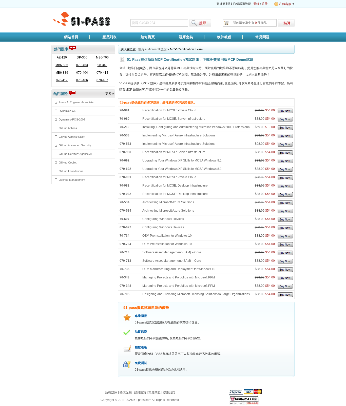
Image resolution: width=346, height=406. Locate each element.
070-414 (102, 72)
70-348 (124, 277)
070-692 (125, 169)
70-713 (124, 252)
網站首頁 (71, 37)
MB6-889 (61, 72)
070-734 (125, 244)
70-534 (124, 202)
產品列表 (109, 37)
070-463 (82, 65)
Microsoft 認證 (157, 49)
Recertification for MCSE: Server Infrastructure (173, 118)
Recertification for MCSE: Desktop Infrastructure (175, 185)
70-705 (124, 294)
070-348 (125, 286)
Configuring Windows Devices (163, 219)
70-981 (124, 110)
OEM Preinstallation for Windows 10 (167, 235)
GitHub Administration (72, 136)
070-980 (125, 152)
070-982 (125, 194)
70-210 (124, 127)
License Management (72, 179)
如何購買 (148, 37)
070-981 (125, 177)
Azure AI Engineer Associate (76, 102)
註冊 (265, 4)
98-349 (102, 65)
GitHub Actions (68, 128)
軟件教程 (224, 37)
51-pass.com (82, 19)
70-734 (124, 235)
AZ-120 (62, 57)
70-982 (124, 185)
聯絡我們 (169, 392)
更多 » (109, 93)
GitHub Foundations (71, 171)
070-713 (125, 260)
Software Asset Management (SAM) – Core (171, 252)
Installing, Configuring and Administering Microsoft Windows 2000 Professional (196, 127)
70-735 (124, 269)
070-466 (82, 80)
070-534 (125, 210)
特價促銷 (126, 392)
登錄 (256, 4)
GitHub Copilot (67, 162)
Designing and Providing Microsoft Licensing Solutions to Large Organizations (196, 294)
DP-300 (82, 57)
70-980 (124, 118)
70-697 (124, 219)
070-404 (82, 72)
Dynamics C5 (67, 110)
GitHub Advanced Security (75, 145)
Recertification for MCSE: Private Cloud (169, 110)
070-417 (62, 80)
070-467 (102, 80)
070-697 (125, 227)
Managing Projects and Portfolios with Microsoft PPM (178, 277)
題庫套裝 (186, 37)
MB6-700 (102, 57)
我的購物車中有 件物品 (250, 23)
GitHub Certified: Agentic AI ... (77, 153)
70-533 (124, 135)
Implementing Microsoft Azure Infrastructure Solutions (178, 135)
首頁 (141, 49)
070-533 (125, 144)
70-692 (124, 160)
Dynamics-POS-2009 (72, 119)
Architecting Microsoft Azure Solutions (168, 202)
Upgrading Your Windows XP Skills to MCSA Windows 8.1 (182, 160)
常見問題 (262, 37)
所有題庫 (111, 392)
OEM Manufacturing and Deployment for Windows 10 (178, 269)
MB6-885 (61, 65)
